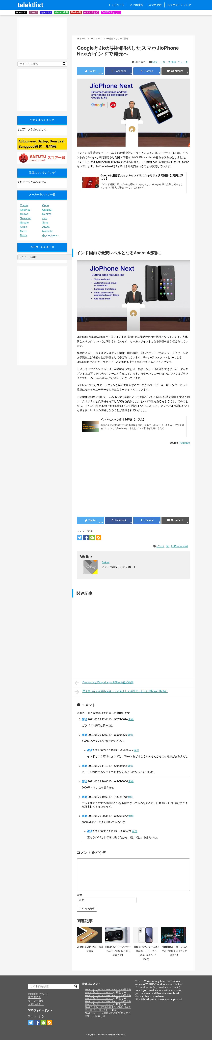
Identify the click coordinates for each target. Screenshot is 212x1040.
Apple (23, 226)
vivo (44, 218)
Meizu (23, 231)
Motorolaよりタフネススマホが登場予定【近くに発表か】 (174, 950)
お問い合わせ (36, 1004)
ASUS (46, 226)
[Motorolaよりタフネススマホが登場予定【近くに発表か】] (174, 935)
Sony (45, 222)
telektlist (30, 5)
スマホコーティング (179, 4)
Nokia (23, 235)
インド (160, 546)
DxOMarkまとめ (111, 12)
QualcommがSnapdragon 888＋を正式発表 (107, 682)
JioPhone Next (179, 546)
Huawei (24, 214)
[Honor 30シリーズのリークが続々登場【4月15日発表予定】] (118, 935)
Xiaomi (24, 205)
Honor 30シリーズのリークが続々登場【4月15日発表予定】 (118, 950)
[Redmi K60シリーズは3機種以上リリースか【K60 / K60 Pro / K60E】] (146, 935)
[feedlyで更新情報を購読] (92, 537)
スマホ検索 (136, 4)
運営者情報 (34, 997)
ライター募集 (36, 1000)
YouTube (184, 442)
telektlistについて (38, 993)
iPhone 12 (21, 12)
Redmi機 (76, 12)
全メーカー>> (50, 235)
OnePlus (25, 209)
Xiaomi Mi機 (61, 12)
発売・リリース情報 (164, 62)
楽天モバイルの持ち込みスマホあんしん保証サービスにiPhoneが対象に (125, 691)
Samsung (25, 218)
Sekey (105, 562)
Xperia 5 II (45, 12)
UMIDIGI (47, 209)
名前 (79, 895)
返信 (131, 719)
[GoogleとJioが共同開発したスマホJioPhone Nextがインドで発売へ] (146, 71)
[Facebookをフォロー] (86, 537)
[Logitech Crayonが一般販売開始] (90, 935)
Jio (167, 546)
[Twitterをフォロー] (79, 537)
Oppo (45, 205)
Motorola (47, 231)
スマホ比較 (155, 4)
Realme (47, 214)
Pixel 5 (33, 12)
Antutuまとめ (91, 12)
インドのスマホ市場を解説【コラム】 (123, 419)
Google (24, 222)
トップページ (116, 4)
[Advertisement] (132, 24)
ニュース (182, 62)
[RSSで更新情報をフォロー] (98, 537)
